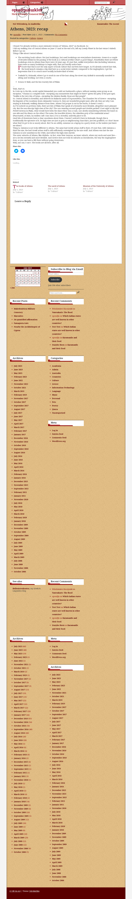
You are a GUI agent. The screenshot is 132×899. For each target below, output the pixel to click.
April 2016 (18, 467)
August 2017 (19, 409)
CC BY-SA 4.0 (15, 891)
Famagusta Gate (21, 323)
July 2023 (18, 366)
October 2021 (20, 387)
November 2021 (21, 384)
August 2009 (19, 539)
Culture (33, 38)
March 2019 (19, 391)
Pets (54, 402)
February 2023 (20, 377)
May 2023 (18, 373)
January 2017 (20, 434)
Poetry (55, 405)
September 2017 (21, 405)
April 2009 (18, 553)
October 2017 (20, 402)
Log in (55, 430)
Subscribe (55, 279)
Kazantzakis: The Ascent (108, 24)
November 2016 (21, 441)
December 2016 (21, 438)
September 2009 (21, 535)
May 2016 (18, 463)
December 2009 (21, 524)
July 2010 (18, 503)
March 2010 (19, 514)
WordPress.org (59, 441)
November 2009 (21, 528)
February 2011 (20, 492)
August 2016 (19, 452)
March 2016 (19, 470)
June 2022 (18, 380)
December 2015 (21, 481)
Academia (56, 366)
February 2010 (20, 517)
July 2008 (18, 561)
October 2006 (20, 571)
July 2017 (18, 413)
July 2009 (18, 543)
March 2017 (19, 427)
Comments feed (59, 437)
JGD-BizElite (34, 891)
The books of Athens (24, 186)
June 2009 (18, 546)
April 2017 (18, 423)
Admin (55, 369)
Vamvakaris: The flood (62, 312)
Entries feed (57, 434)
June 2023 (18, 369)
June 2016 (18, 460)
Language (56, 391)
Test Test (56, 327)
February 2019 (20, 395)
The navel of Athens (56, 186)
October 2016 (20, 445)
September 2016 (21, 449)
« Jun (12, 287)
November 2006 (21, 568)
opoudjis (17, 34)
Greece (40, 38)
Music (54, 395)
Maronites (18, 316)
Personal (56, 398)
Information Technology (63, 387)
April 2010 (18, 510)
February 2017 (20, 431)
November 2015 (21, 485)
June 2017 (18, 416)
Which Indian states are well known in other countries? (66, 319)
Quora (55, 409)
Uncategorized (58, 413)
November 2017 (21, 398)
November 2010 (21, 499)
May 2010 (18, 506)
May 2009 (18, 550)
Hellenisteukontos (21, 588)
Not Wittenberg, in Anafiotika (26, 24)
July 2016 (18, 456)
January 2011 (20, 496)
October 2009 (20, 532)
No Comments (61, 34)
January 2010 (20, 521)
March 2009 (19, 557)
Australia (56, 373)
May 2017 (18, 420)
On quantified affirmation (25, 319)
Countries (56, 377)
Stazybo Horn (58, 345)
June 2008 (18, 564)
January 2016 (20, 478)
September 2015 (21, 488)
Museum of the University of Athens (98, 186)
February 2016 (20, 474)
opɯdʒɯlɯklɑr (27, 10)
